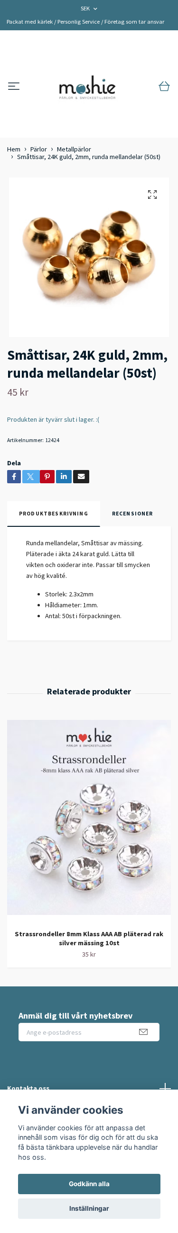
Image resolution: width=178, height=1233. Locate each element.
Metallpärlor (74, 149)
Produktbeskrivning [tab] (53, 513)
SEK (86, 8)
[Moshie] (87, 86)
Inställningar (89, 1208)
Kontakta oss (28, 1088)
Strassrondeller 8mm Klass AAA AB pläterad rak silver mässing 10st (89, 938)
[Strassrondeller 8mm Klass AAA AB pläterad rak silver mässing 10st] (89, 821)
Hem (13, 149)
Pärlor (38, 149)
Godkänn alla (89, 1184)
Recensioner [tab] (132, 513)
